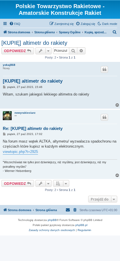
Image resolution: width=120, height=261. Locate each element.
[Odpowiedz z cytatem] (104, 69)
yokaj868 (9, 64)
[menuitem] (14, 23)
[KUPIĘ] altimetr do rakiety (34, 43)
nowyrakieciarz (25, 112)
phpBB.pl (81, 225)
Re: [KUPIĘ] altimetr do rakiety (33, 128)
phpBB (52, 220)
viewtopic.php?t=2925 (20, 152)
